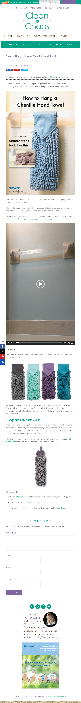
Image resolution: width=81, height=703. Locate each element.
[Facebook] (2, 346)
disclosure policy (29, 60)
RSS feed (52, 77)
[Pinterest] (2, 356)
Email (9, 568)
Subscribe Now (68, 2)
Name (9, 555)
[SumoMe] (2, 362)
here (63, 508)
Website (10, 580)
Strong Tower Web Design (57, 696)
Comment (12, 533)
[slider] (39, 342)
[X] (2, 351)
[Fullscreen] (72, 343)
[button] (40, 2)
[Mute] (69, 343)
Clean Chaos (41, 21)
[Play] (9, 343)
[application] (40, 284)
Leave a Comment (27, 65)
